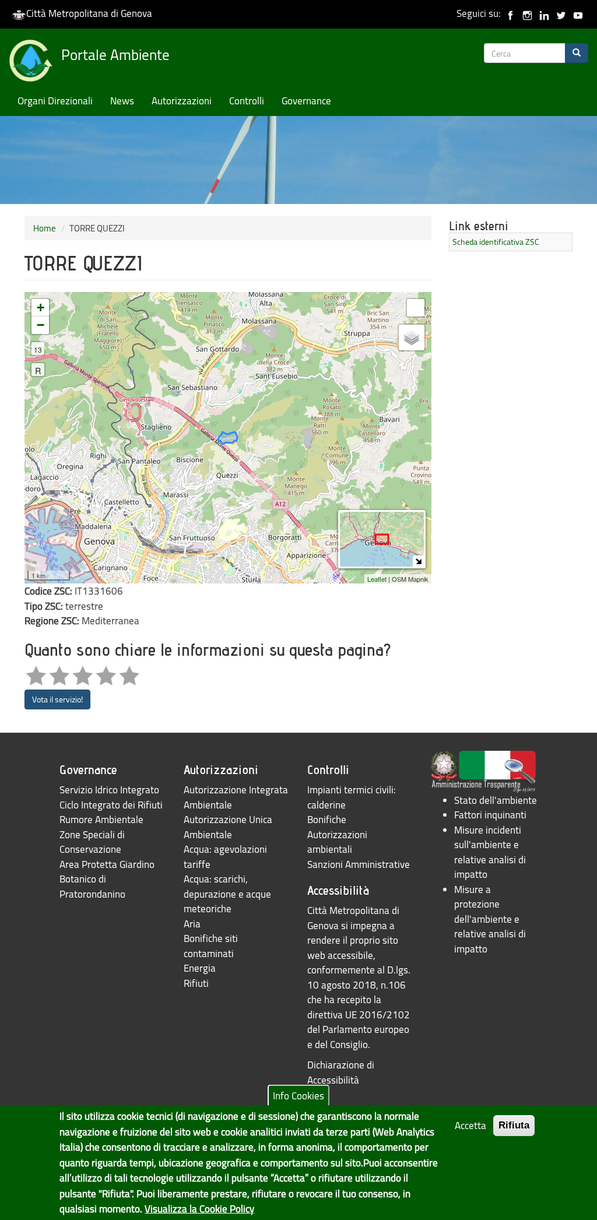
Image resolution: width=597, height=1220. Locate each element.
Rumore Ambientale (101, 819)
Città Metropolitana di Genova (89, 13)
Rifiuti (196, 983)
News (122, 100)
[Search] (576, 53)
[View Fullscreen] (415, 308)
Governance (306, 100)
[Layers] (411, 337)
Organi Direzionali (55, 100)
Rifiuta (513, 1125)
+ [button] (40, 307)
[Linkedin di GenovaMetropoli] (544, 13)
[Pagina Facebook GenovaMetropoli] (510, 13)
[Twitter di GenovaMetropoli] (561, 13)
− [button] (40, 325)
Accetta (470, 1125)
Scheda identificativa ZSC (495, 241)
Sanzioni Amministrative (358, 864)
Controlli (246, 100)
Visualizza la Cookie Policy (199, 1208)
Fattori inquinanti (490, 814)
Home (44, 228)
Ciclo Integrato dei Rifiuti (111, 804)
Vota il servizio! (57, 699)
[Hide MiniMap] (418, 561)
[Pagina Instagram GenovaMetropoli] (527, 13)
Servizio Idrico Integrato (109, 789)
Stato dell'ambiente (495, 800)
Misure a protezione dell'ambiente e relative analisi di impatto (490, 919)
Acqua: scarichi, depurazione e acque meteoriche (227, 893)
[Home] (35, 63)
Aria (192, 923)
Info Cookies (298, 1095)
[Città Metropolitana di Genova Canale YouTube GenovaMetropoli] (578, 13)
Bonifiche (326, 819)
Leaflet (377, 578)
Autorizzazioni (182, 100)
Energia (200, 968)
